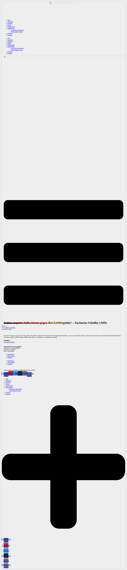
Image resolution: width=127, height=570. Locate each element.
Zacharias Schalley (10, 327)
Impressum (10, 354)
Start (8, 20)
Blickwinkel (11, 28)
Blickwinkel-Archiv (17, 32)
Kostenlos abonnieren (17, 30)
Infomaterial (11, 27)
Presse (9, 25)
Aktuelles (10, 22)
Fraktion (9, 23)
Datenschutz (11, 356)
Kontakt (9, 35)
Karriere (9, 33)
